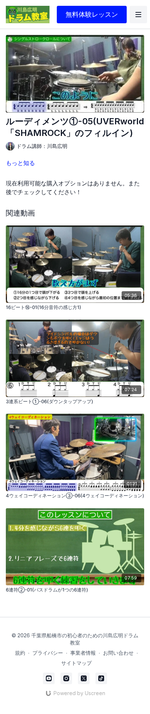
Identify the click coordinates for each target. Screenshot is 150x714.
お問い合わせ (118, 653)
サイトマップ (76, 663)
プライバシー (47, 653)
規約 (20, 653)
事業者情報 (83, 653)
